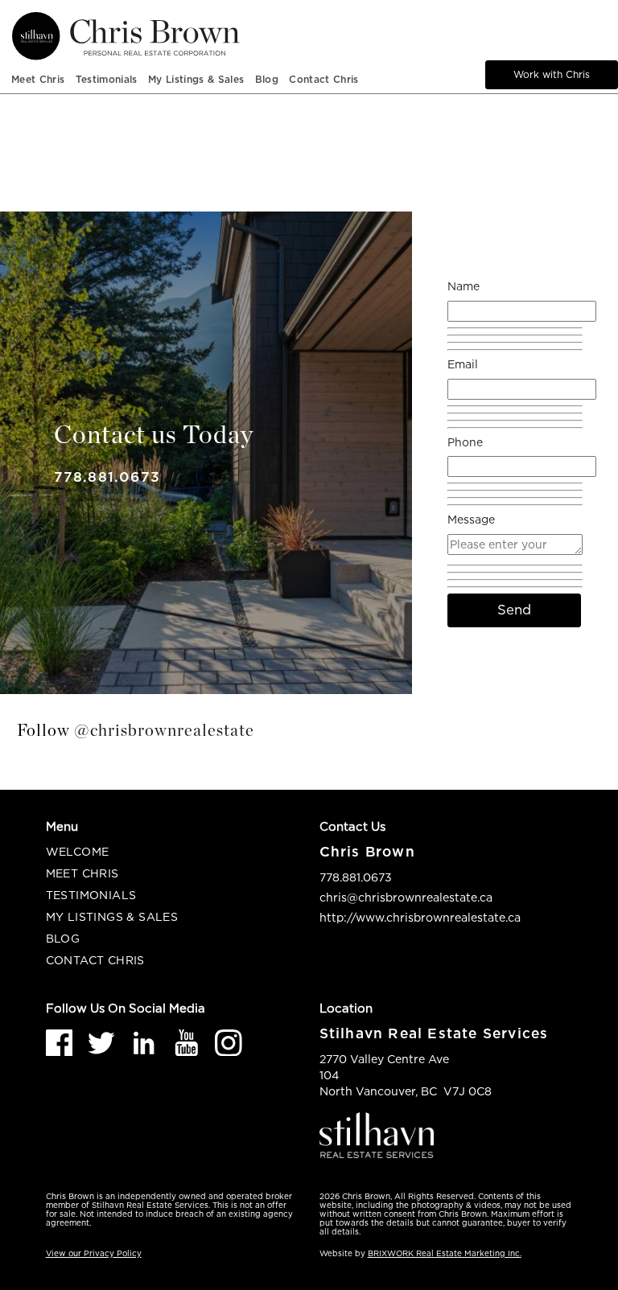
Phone (465, 442)
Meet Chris (37, 79)
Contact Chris (323, 79)
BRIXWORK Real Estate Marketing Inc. (444, 1253)
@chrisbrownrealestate (164, 730)
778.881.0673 (107, 477)
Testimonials (107, 79)
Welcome (77, 851)
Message (471, 519)
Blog (266, 79)
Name (463, 286)
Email (462, 364)
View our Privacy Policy (94, 1253)
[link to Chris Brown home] (248, 36)
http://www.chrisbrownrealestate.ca (420, 917)
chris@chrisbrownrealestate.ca (405, 897)
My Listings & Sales (112, 916)
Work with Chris (551, 74)
